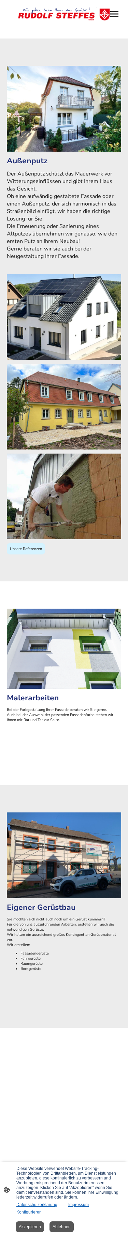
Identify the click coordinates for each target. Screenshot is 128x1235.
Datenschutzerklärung (36, 1204)
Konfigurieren (29, 1212)
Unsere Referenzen (26, 548)
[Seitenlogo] (64, 13)
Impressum (78, 1204)
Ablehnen (62, 1226)
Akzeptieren (30, 1226)
